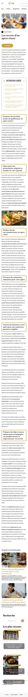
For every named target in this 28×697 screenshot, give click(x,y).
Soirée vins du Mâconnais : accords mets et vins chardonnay (13, 572)
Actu (14, 596)
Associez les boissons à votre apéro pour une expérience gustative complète (14, 101)
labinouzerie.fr (10, 151)
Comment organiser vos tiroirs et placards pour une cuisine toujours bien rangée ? (14, 646)
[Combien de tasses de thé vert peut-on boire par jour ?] (14, 590)
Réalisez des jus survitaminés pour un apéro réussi (13, 93)
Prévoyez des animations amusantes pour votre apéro (14, 97)
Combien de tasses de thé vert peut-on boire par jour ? (14, 601)
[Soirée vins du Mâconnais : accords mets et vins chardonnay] (14, 560)
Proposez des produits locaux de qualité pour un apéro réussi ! (14, 85)
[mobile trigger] (3, 3)
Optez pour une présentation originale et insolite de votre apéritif (14, 89)
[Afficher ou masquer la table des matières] (23, 81)
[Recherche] (22, 3)
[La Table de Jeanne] (11, 3)
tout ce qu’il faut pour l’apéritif (17, 203)
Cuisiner (7, 45)
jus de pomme (6, 269)
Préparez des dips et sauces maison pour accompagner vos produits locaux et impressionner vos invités (14, 106)
